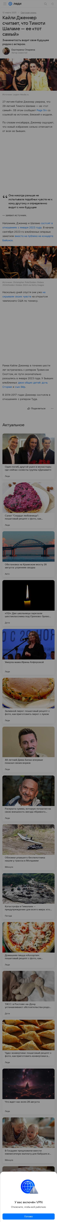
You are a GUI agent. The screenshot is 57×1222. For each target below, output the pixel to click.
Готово (28, 1216)
